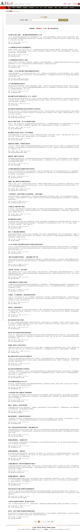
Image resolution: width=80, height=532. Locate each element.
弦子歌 (17, 139)
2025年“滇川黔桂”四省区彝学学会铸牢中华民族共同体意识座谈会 (25, 244)
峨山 (17, 117)
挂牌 (23, 377)
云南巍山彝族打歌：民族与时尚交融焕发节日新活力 (22, 463)
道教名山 (15, 412)
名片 (19, 388)
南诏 (19, 303)
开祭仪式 (16, 67)
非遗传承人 (22, 152)
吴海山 (20, 215)
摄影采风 (23, 79)
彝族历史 (21, 436)
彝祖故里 (14, 388)
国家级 (18, 152)
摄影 (56, 7)
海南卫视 (12, 497)
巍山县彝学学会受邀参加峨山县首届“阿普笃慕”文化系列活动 (24, 109)
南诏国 (19, 412)
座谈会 (18, 253)
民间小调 (18, 447)
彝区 (12, 226)
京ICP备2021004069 (53, 529)
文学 (45, 7)
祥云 (12, 507)
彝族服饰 (16, 43)
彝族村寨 (17, 278)
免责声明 (39, 527)
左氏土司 (24, 202)
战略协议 (25, 497)
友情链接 (48, 527)
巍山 (12, 43)
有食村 (14, 278)
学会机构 (12, 103)
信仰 (12, 327)
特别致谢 (53, 527)
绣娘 (16, 128)
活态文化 (24, 265)
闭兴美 (18, 128)
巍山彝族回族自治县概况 (14, 219)
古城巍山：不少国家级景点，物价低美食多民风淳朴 (22, 294)
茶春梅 (12, 352)
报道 (12, 78)
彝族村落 (19, 518)
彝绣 (19, 43)
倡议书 (20, 92)
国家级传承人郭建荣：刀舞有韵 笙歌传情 (19, 143)
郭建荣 (25, 152)
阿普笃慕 (19, 117)
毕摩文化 (16, 316)
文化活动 (23, 117)
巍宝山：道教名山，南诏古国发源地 (17, 405)
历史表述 (15, 436)
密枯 (19, 328)
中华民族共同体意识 (17, 341)
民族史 (12, 436)
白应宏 (14, 139)
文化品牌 (22, 401)
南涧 (17, 507)
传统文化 (25, 7)
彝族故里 (18, 401)
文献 (12, 176)
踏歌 (12, 265)
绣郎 (17, 215)
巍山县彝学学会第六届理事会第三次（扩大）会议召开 (22, 96)
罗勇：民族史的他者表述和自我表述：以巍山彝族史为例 (23, 427)
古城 (14, 303)
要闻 (12, 376)
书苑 (60, 7)
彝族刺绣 (14, 215)
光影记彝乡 (15, 79)
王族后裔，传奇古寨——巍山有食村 (17, 269)
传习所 (21, 377)
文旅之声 (16, 497)
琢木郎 (14, 377)
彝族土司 (20, 202)
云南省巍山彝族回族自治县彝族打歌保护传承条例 (21, 169)
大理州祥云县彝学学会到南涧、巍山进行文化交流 (21, 501)
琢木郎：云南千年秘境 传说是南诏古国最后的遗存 (21, 511)
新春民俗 (19, 79)
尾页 (52, 521)
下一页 (48, 521)
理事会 (17, 105)
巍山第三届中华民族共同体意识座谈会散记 (19, 332)
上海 (14, 43)
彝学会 (14, 105)
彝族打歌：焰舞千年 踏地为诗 (16, 156)
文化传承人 (13, 127)
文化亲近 (12, 401)
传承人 (25, 190)
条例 (21, 177)
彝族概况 (19, 7)
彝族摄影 (26, 79)
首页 (14, 7)
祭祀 (17, 328)
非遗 (23, 190)
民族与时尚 (19, 472)
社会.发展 (65, 7)
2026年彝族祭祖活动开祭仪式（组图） (18, 60)
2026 (12, 92)
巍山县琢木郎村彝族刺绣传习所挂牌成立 (19, 369)
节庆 (12, 54)
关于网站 (34, 527)
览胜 (12, 411)
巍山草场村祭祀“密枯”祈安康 (16, 320)
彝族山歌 (18, 459)
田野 (12, 314)
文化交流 (21, 507)
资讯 (12, 251)
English (69, 3)
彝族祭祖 (12, 56)
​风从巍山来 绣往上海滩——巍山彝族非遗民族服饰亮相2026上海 (25, 34)
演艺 (12, 42)
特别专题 (72, 7)
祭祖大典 (18, 56)
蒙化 (17, 202)
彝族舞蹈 (20, 265)
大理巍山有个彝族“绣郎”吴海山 (16, 206)
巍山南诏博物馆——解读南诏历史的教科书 (19, 416)
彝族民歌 (14, 447)
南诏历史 (19, 423)
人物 (37, 7)
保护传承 (18, 177)
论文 (12, 201)
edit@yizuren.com (39, 529)
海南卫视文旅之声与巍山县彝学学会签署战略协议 (21, 489)
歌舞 (12, 445)
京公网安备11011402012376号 (63, 529)
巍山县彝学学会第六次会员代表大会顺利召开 (20, 356)
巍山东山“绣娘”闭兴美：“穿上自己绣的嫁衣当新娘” (22, 121)
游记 (12, 302)
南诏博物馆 (15, 423)
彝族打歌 (20, 139)
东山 (14, 128)
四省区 (12, 253)
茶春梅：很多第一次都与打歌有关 (17, 345)
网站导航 (44, 527)
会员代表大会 (18, 365)
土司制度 (12, 202)
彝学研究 (32, 7)
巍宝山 (14, 240)
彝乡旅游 (50, 7)
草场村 (14, 328)
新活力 (22, 472)
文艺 (41, 7)
